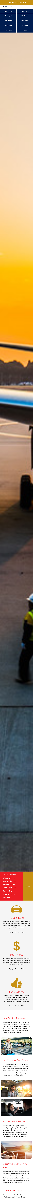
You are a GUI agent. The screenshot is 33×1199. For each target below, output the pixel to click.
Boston (25, 30)
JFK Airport (8, 20)
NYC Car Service (8, 7)
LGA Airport (24, 16)
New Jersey (8, 11)
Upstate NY (25, 25)
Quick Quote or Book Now (16, 2)
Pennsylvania (25, 11)
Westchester (8, 25)
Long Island (24, 20)
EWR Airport (8, 16)
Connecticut (8, 30)
